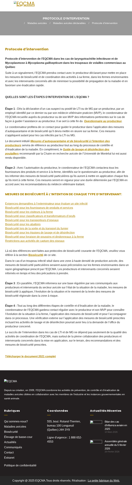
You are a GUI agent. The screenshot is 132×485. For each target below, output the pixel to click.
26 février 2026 (112, 452)
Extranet (9, 457)
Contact (9, 452)
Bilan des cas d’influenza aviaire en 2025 (116, 425)
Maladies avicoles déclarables (69, 23)
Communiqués (13, 447)
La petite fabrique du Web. (104, 480)
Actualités (10, 442)
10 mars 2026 (111, 432)
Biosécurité (11, 431)
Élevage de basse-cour (18, 436)
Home (18, 23)
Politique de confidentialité (20, 465)
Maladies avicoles (37, 23)
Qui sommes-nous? (16, 421)
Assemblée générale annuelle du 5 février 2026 (116, 445)
